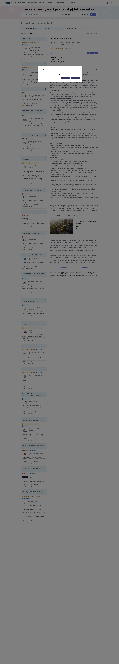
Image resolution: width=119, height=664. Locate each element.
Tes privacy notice (71, 74)
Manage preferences (44, 77)
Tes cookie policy (63, 74)
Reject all (65, 77)
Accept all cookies (75, 77)
